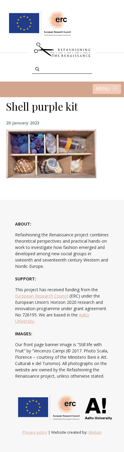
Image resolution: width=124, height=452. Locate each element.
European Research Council (41, 296)
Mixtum (95, 432)
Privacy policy (35, 432)
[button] (107, 89)
